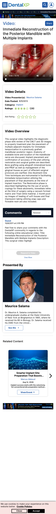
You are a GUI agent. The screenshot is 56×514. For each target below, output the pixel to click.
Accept (36, 511)
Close (19, 511)
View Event (26, 392)
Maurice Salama (34, 97)
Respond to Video (28, 253)
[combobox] (33, 212)
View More (28, 257)
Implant (19, 104)
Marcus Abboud (28, 379)
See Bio (12, 327)
